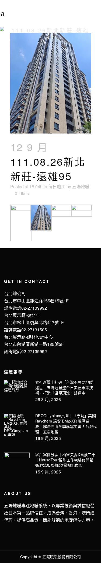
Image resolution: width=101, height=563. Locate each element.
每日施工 (56, 186)
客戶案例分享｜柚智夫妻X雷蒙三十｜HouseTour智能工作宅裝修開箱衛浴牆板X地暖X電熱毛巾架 (65, 460)
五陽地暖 (80, 186)
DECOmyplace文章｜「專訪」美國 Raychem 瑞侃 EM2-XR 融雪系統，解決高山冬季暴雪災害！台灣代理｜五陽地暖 (66, 423)
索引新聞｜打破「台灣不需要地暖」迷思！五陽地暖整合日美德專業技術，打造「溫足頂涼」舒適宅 (66, 387)
